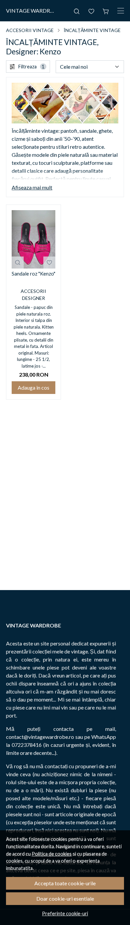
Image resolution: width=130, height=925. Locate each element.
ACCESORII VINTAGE (30, 30)
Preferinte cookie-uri (65, 913)
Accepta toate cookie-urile (65, 883)
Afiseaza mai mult (32, 187)
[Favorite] (91, 10)
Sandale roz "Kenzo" (33, 274)
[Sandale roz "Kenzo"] (33, 239)
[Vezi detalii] (18, 263)
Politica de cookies (52, 854)
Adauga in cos (33, 387)
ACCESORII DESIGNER (33, 294)
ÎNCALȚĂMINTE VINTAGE (92, 30)
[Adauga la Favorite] (49, 263)
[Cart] (106, 10)
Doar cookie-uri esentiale (65, 898)
